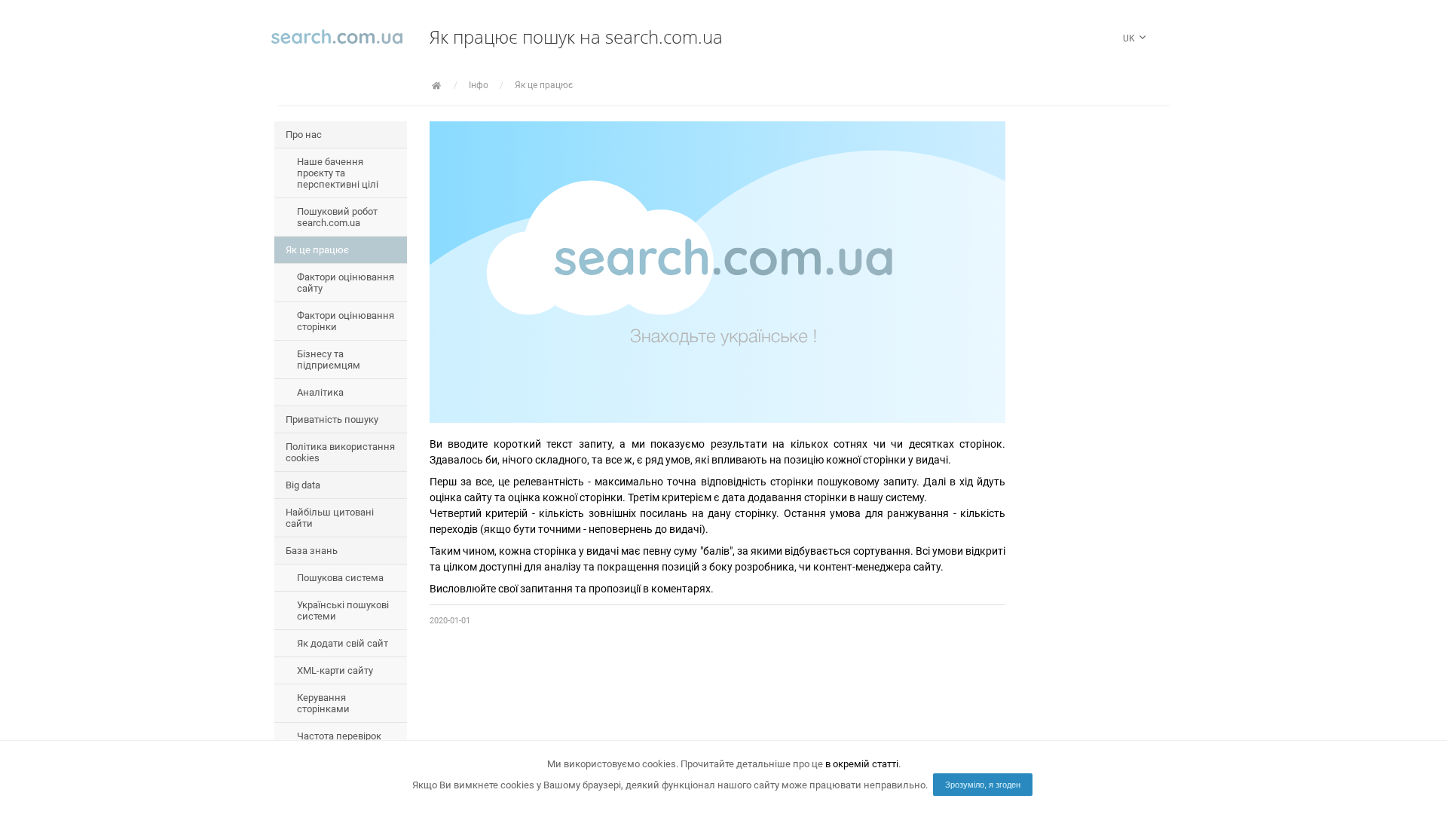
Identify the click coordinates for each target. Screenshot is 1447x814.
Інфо (478, 85)
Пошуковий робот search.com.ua (337, 217)
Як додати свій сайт (342, 643)
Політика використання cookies (340, 452)
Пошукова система (340, 577)
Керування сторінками (323, 703)
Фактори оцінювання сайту (345, 282)
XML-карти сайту (335, 670)
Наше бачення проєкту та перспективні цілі (337, 173)
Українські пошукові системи (343, 610)
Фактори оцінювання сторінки (345, 321)
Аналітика (320, 392)
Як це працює (544, 85)
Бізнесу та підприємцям (328, 359)
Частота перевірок (339, 736)
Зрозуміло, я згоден (982, 784)
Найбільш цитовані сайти (330, 517)
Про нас (304, 134)
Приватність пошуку (332, 419)
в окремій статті (861, 764)
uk (1130, 38)
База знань (312, 550)
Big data (303, 485)
